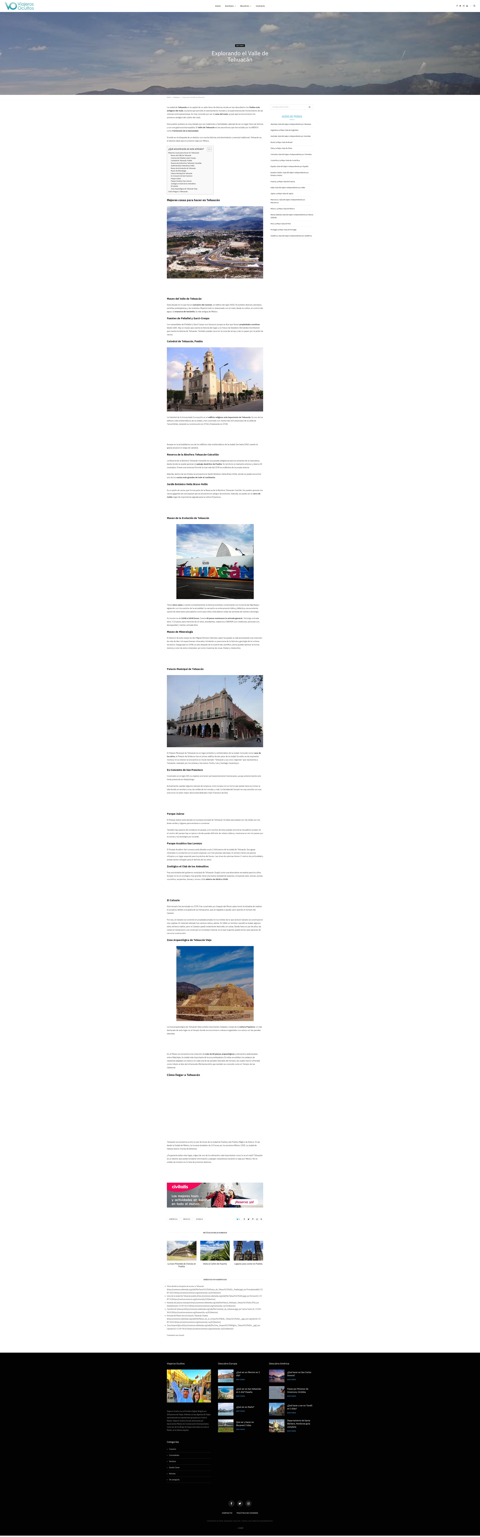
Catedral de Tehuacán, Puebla (181, 160)
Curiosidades (174, 1455)
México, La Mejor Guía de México (283, 209)
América (173, 1219)
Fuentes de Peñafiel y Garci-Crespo (183, 158)
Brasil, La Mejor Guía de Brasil (281, 142)
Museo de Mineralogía (178, 171)
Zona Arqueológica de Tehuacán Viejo (184, 189)
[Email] (154, 127)
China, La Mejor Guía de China (281, 148)
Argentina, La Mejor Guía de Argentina (284, 130)
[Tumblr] (154, 134)
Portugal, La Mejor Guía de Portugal (283, 230)
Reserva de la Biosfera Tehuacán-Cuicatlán (186, 163)
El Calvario (174, 186)
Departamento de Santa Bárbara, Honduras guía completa (298, 1423)
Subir (240, 1528)
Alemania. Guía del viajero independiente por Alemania (291, 124)
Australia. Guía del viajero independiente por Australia (290, 136)
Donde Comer (174, 1467)
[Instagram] (248, 1503)
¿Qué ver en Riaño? (245, 1407)
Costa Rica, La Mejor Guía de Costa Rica (285, 160)
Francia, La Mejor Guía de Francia (283, 181)
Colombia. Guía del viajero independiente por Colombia (291, 154)
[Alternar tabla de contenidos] (208, 149)
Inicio (218, 6)
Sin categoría (174, 1480)
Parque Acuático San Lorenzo (181, 181)
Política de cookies (247, 1513)
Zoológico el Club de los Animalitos (183, 184)
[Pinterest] (154, 121)
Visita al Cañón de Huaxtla (215, 1264)
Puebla (199, 1219)
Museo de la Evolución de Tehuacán (183, 168)
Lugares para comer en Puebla (248, 1264)
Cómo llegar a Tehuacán (178, 191)
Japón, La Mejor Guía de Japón (282, 193)
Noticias (172, 1473)
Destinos (229, 6)
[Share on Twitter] (154, 115)
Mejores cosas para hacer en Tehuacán (183, 153)
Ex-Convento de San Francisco (181, 176)
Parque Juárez (176, 178)
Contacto (260, 6)
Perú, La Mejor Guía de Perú (281, 224)
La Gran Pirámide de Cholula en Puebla (182, 1265)
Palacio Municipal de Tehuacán (181, 173)
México (186, 1219)
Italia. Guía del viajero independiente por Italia (288, 187)
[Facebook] (231, 1503)
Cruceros (172, 1449)
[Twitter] (240, 1503)
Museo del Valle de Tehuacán (181, 155)
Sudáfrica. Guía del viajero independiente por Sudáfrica (291, 236)
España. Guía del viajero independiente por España (289, 166)
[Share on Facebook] (154, 108)
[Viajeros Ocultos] (19, 6)
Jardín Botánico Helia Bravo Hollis (182, 166)
